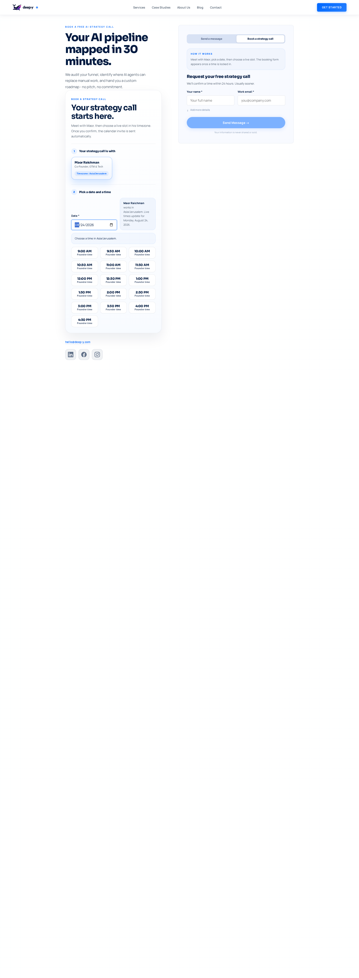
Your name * (194, 92)
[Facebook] (84, 354)
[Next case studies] (281, 46)
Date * (75, 216)
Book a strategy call (260, 39)
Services (139, 7)
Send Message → (236, 123)
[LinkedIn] (70, 354)
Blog (200, 7)
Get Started (332, 7)
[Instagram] (97, 354)
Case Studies (161, 7)
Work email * (246, 92)
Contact (216, 7)
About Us (183, 7)
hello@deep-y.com (77, 342)
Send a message (211, 39)
